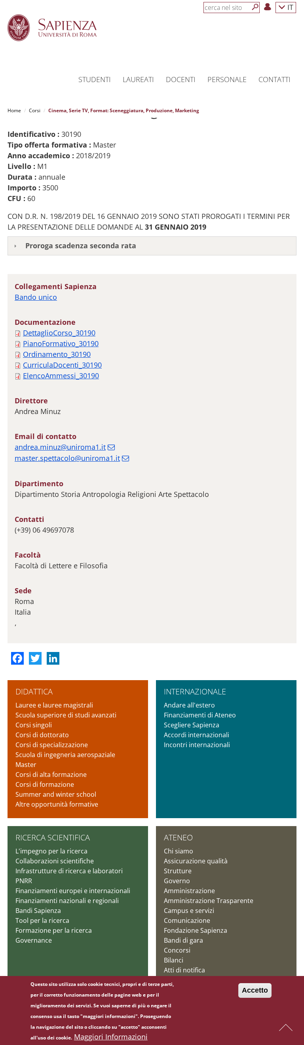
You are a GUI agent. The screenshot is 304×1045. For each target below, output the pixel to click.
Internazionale (195, 691)
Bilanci (173, 960)
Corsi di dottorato (42, 735)
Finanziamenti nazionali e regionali (67, 900)
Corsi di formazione (44, 784)
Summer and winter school (55, 794)
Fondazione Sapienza (195, 930)
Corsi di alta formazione (51, 774)
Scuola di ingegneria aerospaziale (65, 754)
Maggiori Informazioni (111, 1036)
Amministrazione (189, 890)
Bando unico (36, 297)
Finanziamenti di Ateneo (200, 715)
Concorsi (177, 950)
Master (25, 764)
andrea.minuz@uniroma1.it (60, 447)
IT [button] (289, 7)
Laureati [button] (138, 79)
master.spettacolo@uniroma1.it (67, 458)
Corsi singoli (33, 725)
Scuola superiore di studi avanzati (65, 715)
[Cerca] (255, 7)
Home (14, 110)
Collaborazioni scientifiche (54, 861)
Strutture (178, 871)
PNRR (23, 880)
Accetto (255, 990)
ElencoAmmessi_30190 (61, 375)
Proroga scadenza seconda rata (80, 245)
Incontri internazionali (197, 744)
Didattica (34, 691)
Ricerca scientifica (52, 837)
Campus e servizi (189, 910)
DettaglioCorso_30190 (59, 332)
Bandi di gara (183, 940)
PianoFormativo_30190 (61, 343)
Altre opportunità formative (56, 804)
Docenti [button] (181, 79)
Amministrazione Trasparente (208, 900)
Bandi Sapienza (38, 910)
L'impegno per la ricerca (51, 851)
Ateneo (178, 837)
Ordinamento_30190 (57, 354)
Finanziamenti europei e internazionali (72, 890)
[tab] (152, 245)
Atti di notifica (184, 970)
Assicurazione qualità (196, 861)
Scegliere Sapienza (191, 725)
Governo (177, 880)
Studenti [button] (94, 79)
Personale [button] (227, 79)
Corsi (34, 110)
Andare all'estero (189, 705)
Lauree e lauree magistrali (54, 705)
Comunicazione (187, 920)
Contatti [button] (274, 79)
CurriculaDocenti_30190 (62, 365)
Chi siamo (178, 851)
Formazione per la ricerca (53, 930)
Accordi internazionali (196, 735)
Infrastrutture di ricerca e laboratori (69, 871)
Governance (33, 940)
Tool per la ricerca (42, 920)
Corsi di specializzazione (51, 744)
